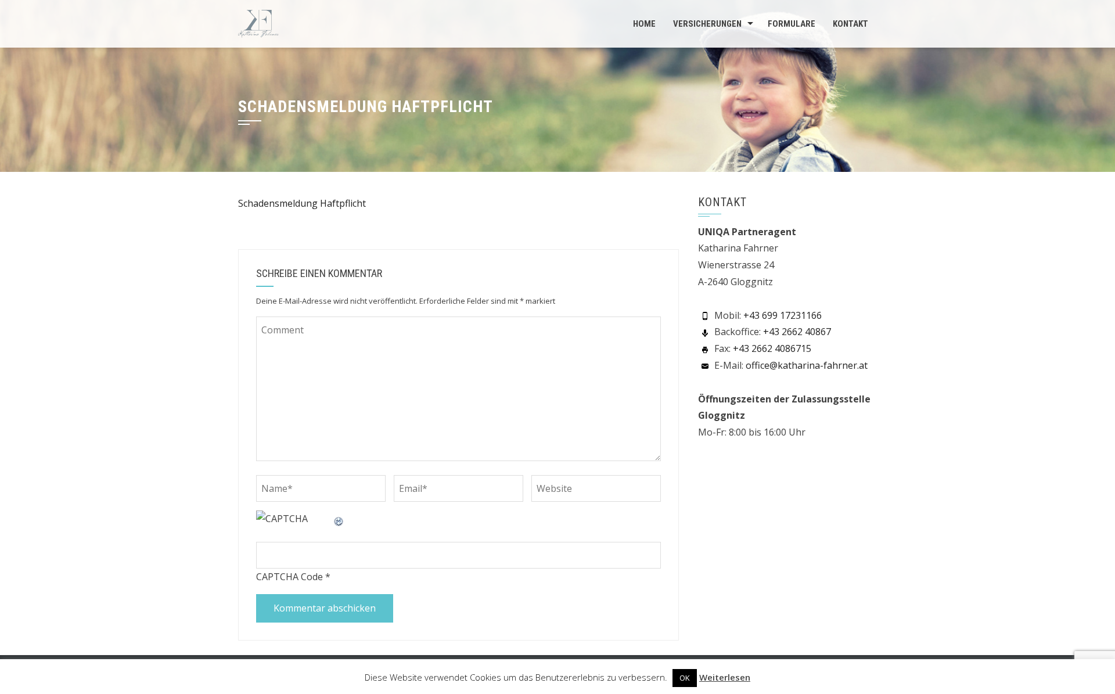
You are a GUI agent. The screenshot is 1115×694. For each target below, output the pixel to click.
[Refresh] (339, 518)
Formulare (791, 24)
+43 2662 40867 (797, 331)
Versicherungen (707, 24)
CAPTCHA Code (289, 576)
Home (644, 24)
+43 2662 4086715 (772, 348)
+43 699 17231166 (782, 315)
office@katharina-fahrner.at (807, 365)
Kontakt (850, 24)
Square (331, 673)
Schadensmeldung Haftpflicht (302, 203)
